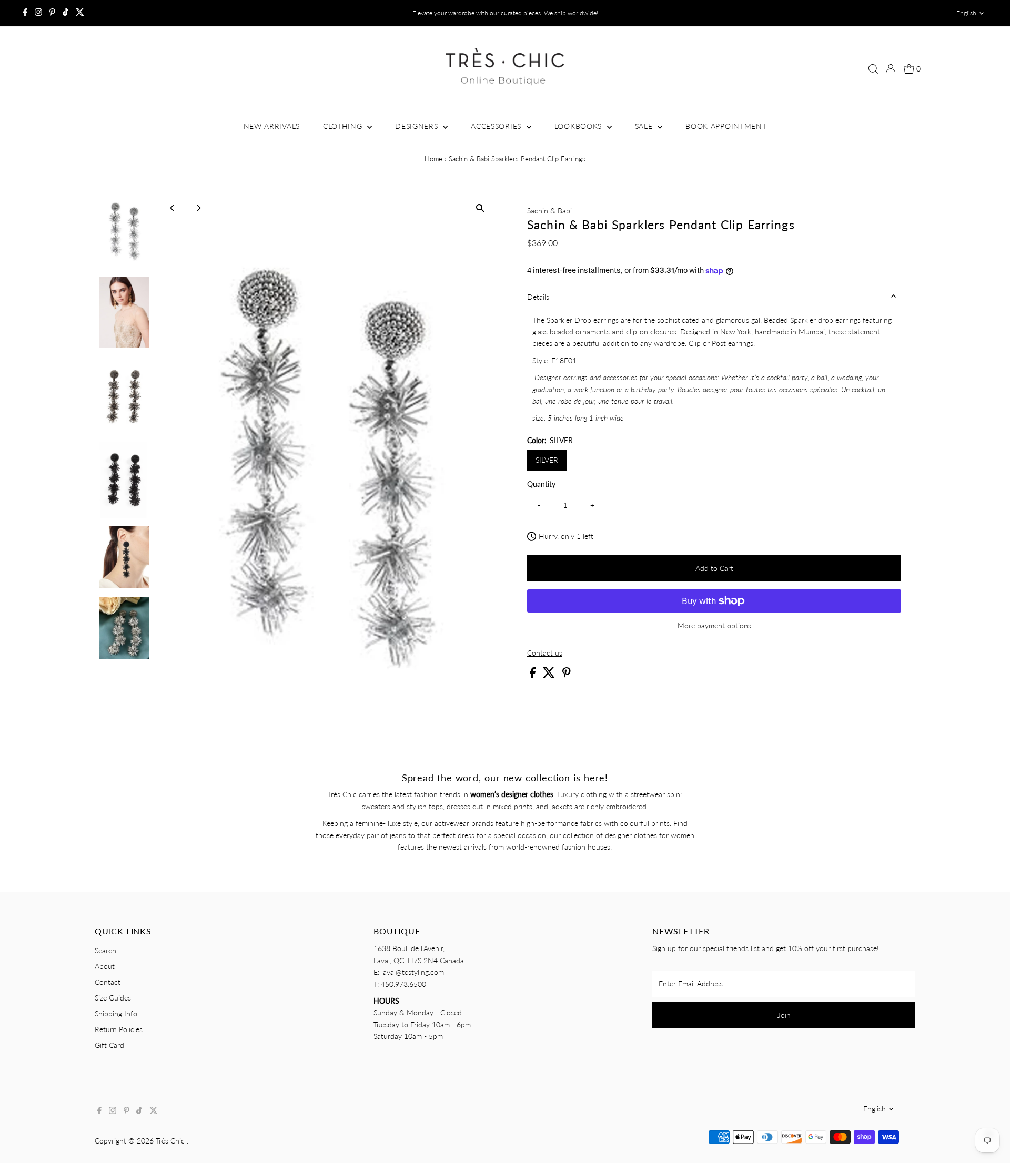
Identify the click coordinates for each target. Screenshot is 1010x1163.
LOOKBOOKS (579, 125)
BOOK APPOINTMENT (725, 125)
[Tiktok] (65, 13)
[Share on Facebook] (534, 674)
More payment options (714, 625)
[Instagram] (38, 13)
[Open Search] (873, 69)
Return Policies (119, 1029)
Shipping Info (116, 1013)
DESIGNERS (417, 125)
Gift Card (109, 1044)
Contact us (544, 653)
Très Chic (171, 1140)
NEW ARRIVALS (272, 125)
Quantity (541, 484)
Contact (107, 981)
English (966, 13)
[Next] (198, 208)
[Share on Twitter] (550, 674)
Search (105, 950)
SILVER (547, 459)
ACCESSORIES (497, 125)
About (105, 966)
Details (538, 296)
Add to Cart (714, 568)
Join (784, 1015)
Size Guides (113, 997)
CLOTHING (344, 125)
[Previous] (173, 208)
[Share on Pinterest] (566, 674)
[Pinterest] (52, 13)
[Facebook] (25, 13)
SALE (645, 125)
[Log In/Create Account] (890, 69)
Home (433, 159)
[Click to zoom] (480, 208)
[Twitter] (80, 13)
